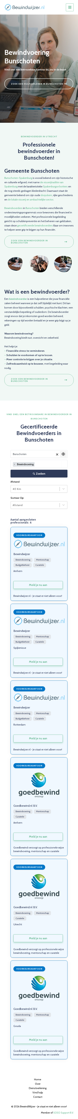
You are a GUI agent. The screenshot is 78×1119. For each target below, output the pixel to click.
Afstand (15, 481)
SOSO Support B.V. (63, 1112)
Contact (37, 1096)
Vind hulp (37, 1092)
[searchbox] (36, 464)
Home (37, 1079)
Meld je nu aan (38, 585)
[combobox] (39, 464)
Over (37, 1083)
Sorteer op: (17, 497)
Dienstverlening (37, 1088)
